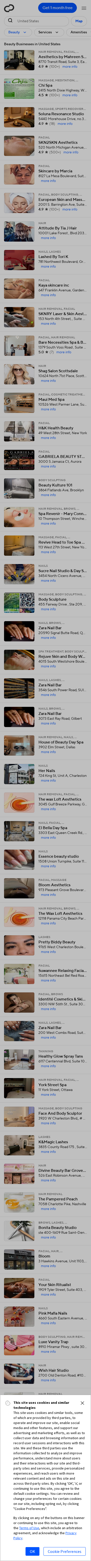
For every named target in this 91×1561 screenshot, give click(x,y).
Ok (32, 1551)
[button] (82, 1403)
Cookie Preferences (64, 1551)
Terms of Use (29, 1528)
